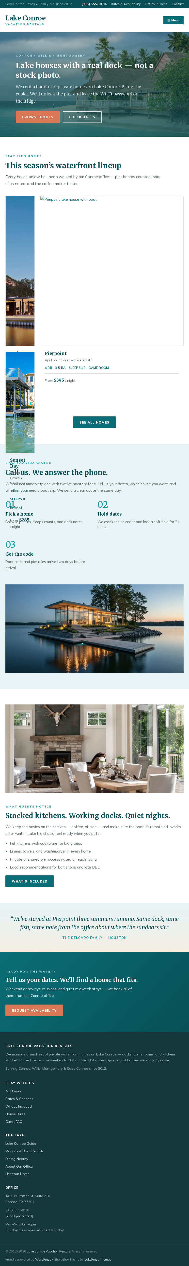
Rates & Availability (126, 4)
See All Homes (94, 422)
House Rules (15, 1114)
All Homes (13, 1091)
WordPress (43, 1259)
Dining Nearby (16, 1159)
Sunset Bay (17, 463)
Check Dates (82, 117)
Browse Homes (37, 117)
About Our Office (19, 1166)
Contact (178, 4)
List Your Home (156, 4)
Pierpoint (56, 353)
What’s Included (29, 881)
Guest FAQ (13, 1121)
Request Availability (34, 1010)
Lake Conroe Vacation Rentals (48, 1251)
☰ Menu (173, 20)
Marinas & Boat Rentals (24, 1151)
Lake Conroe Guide (20, 1143)
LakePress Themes (97, 1259)
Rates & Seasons (19, 1099)
